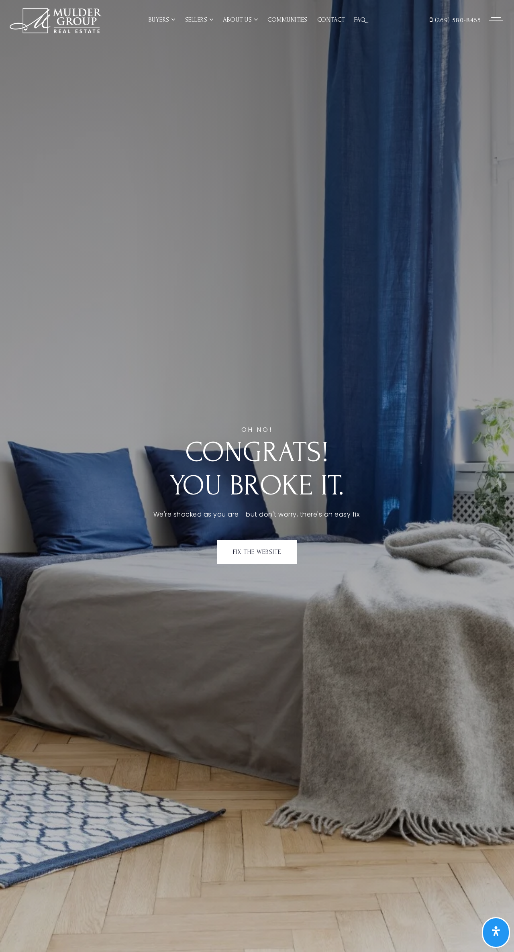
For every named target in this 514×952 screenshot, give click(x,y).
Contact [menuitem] (331, 19)
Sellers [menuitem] (197, 19)
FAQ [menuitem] (360, 19)
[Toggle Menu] (496, 20)
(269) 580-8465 (457, 20)
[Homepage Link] (55, 19)
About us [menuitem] (238, 19)
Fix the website (257, 552)
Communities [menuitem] (287, 19)
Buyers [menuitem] (160, 19)
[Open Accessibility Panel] (496, 932)
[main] (257, 476)
